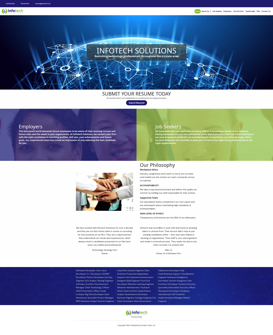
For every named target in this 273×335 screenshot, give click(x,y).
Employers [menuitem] (228, 11)
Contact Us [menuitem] (265, 11)
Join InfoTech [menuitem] (238, 11)
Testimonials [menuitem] (250, 11)
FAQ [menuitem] (258, 11)
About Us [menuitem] (205, 11)
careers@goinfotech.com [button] (42, 3)
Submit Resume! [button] (136, 102)
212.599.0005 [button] (10, 3)
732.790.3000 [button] (25, 3)
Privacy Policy (136, 317)
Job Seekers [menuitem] (217, 11)
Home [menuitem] (197, 11)
